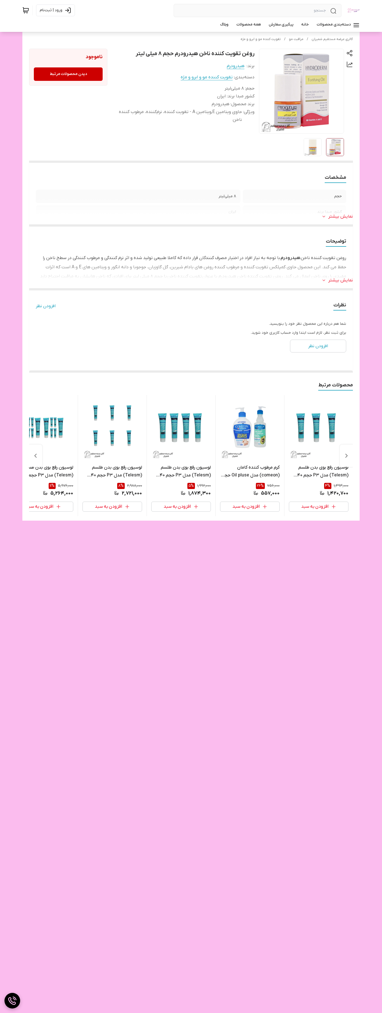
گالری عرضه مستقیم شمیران (332, 39)
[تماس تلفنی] (12, 1001)
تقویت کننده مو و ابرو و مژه (260, 39)
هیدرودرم (235, 66)
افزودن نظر (46, 306)
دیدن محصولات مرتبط (68, 74)
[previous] (346, 456)
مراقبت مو (296, 39)
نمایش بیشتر (340, 216)
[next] (35, 456)
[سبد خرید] (25, 10)
